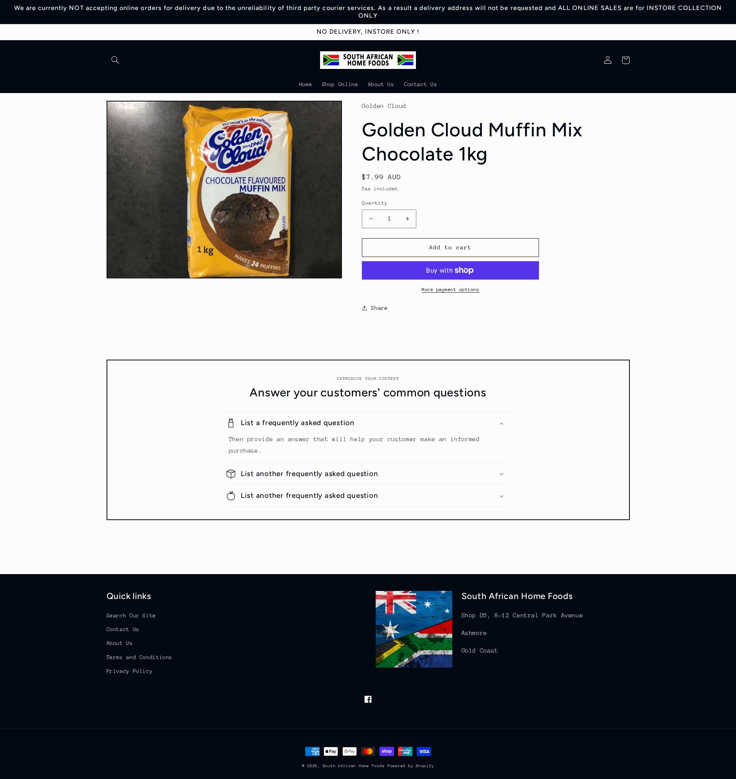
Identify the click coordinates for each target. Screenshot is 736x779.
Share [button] (379, 308)
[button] (115, 60)
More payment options (451, 289)
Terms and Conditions (140, 657)
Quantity (375, 203)
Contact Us (123, 629)
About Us (120, 643)
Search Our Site (131, 615)
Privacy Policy (130, 671)
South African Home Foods (354, 766)
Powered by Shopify (411, 766)
